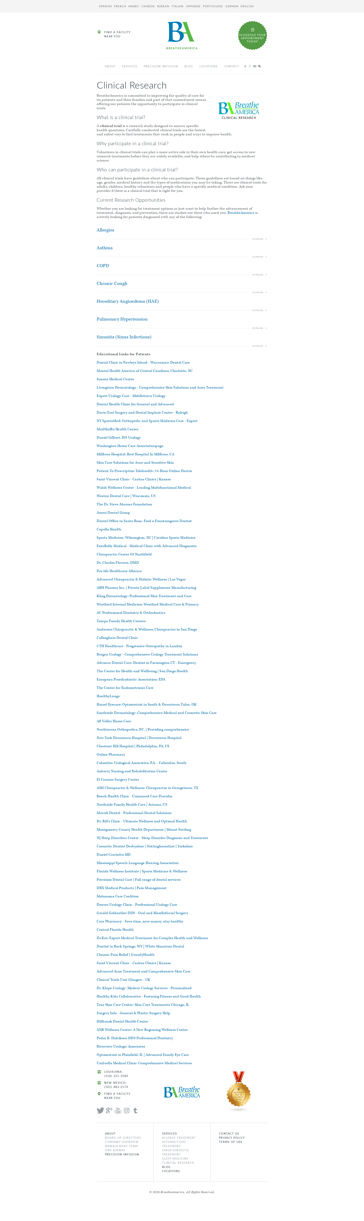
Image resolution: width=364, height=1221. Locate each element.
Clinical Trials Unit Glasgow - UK (123, 979)
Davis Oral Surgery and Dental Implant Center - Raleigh (142, 412)
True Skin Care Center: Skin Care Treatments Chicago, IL (143, 1004)
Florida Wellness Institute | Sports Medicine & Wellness (142, 871)
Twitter (245, 66)
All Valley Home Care (114, 721)
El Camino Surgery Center (118, 779)
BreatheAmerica (241, 212)
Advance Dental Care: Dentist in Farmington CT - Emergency (146, 662)
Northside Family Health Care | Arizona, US (132, 804)
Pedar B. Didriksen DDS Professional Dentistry (135, 1038)
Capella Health (109, 529)
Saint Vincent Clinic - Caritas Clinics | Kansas (134, 479)
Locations (209, 66)
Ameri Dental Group (113, 512)
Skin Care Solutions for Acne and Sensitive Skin (135, 462)
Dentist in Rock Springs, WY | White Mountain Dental (140, 946)
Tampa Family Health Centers (121, 621)
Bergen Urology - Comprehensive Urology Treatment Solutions (147, 654)
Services (129, 66)
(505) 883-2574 (116, 1087)
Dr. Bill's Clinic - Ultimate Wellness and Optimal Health (142, 821)
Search (259, 66)
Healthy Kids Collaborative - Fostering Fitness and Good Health (149, 996)
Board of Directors (123, 1137)
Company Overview (122, 1142)
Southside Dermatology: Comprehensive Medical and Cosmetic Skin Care (157, 712)
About (110, 66)
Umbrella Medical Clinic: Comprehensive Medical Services (144, 1063)
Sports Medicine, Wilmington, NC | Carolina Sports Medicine (146, 537)
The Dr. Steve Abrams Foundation (124, 504)
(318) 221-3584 (116, 1076)
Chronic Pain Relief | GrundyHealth (126, 954)
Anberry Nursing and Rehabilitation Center (132, 771)
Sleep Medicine (175, 1158)
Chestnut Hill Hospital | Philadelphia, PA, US (133, 746)
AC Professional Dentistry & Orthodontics (131, 612)
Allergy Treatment (179, 1137)
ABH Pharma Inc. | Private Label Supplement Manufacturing (146, 587)
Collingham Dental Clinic (117, 637)
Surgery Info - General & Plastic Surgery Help (133, 1013)
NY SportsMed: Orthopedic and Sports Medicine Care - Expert (147, 421)
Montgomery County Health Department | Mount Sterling (144, 829)
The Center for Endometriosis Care (125, 687)
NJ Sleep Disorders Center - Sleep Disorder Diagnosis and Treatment (152, 838)
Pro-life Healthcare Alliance (119, 571)
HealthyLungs (108, 696)
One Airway (115, 1150)
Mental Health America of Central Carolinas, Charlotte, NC (145, 371)
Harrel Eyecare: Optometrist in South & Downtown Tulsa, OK (147, 704)
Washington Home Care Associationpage (130, 446)
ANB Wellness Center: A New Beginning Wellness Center (142, 1029)
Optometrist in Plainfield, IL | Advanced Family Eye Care (143, 1054)
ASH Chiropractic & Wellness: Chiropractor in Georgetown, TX (147, 788)
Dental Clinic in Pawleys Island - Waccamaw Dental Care (143, 362)
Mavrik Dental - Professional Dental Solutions (134, 813)
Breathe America (181, 35)
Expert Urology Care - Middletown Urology (131, 396)
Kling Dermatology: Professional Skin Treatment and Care (144, 596)
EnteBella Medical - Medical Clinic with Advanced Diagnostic (147, 546)
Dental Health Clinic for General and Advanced (135, 404)
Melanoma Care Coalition (118, 896)
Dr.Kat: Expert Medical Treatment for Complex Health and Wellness (152, 938)
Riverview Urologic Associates (121, 1046)
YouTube (254, 66)
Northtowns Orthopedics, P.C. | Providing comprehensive (143, 729)
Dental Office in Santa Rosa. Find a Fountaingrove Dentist (144, 521)
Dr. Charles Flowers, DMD (118, 562)
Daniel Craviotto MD (114, 854)
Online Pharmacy (111, 754)
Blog (188, 66)
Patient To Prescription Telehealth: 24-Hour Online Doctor (144, 471)
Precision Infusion (161, 66)
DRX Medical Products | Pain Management (132, 888)
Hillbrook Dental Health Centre (122, 1021)
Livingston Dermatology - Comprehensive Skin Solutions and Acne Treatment (160, 387)
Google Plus (250, 66)
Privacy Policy (232, 1137)
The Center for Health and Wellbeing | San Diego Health (142, 671)
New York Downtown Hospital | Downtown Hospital (139, 738)
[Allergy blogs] (238, 1091)
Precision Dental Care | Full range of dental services (139, 879)
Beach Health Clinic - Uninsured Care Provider (135, 796)
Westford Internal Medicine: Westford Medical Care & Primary (148, 604)
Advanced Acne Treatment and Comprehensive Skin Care (144, 971)
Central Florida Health (115, 929)
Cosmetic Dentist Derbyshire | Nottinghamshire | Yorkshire (145, 846)
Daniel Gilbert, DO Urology (119, 437)
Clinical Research (178, 1163)
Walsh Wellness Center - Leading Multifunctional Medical (144, 487)
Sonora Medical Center (115, 379)
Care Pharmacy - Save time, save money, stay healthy (140, 921)
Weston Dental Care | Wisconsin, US (126, 496)
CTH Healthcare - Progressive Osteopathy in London (139, 646)
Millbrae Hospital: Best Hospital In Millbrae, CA (135, 454)
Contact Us (229, 1133)
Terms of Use (230, 1142)
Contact (231, 66)
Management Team (121, 1146)
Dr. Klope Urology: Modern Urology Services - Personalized (144, 988)
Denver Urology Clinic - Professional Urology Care (137, 904)
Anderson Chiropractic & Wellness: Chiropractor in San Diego (147, 629)
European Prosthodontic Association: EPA (131, 679)
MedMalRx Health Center (117, 429)
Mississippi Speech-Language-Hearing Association (138, 863)
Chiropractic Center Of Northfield (124, 554)
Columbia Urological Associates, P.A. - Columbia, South (141, 763)
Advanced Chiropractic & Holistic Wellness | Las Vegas (141, 579)
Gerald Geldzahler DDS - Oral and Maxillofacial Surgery (142, 913)
